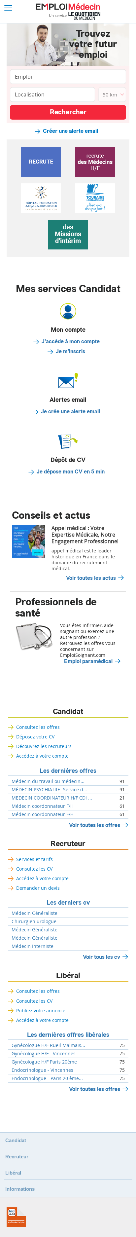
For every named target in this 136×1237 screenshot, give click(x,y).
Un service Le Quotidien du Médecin (74, 16)
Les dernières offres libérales (68, 1035)
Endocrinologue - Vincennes (42, 1070)
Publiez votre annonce (40, 1010)
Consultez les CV (34, 869)
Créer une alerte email (70, 131)
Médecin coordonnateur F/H (43, 806)
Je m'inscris (70, 351)
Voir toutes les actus (91, 578)
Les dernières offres (68, 771)
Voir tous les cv (101, 957)
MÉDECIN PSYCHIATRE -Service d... (49, 790)
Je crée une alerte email (70, 411)
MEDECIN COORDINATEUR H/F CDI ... (52, 798)
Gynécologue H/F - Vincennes (44, 1054)
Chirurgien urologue (34, 921)
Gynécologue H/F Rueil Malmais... (48, 1045)
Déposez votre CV (35, 736)
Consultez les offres (38, 727)
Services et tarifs (34, 859)
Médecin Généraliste (34, 913)
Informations (20, 1189)
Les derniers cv (68, 902)
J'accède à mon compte (71, 341)
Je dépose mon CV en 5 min (71, 472)
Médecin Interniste (32, 946)
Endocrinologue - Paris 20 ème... (47, 1078)
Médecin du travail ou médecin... (48, 781)
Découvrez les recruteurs (44, 746)
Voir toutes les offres (94, 825)
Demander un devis (38, 888)
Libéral (68, 975)
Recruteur (68, 844)
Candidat (68, 711)
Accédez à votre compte (42, 756)
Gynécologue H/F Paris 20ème (44, 1062)
